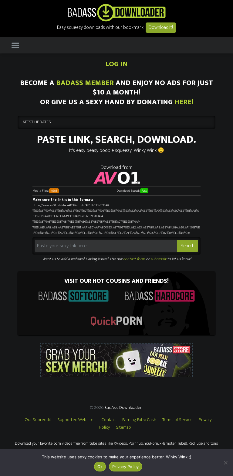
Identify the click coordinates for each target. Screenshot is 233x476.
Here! (183, 102)
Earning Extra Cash (139, 419)
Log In (116, 64)
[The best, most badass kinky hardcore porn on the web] (160, 296)
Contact (109, 419)
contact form (134, 259)
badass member (85, 83)
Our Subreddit (38, 419)
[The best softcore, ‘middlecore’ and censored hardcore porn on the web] (73, 296)
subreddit (158, 259)
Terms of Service (177, 419)
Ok (100, 466)
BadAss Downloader (123, 407)
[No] (225, 463)
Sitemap (123, 427)
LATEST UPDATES (36, 122)
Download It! (161, 27)
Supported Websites (76, 419)
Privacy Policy (125, 466)
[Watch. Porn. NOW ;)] (116, 321)
